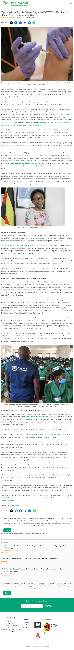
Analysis (4, 561)
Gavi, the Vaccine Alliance (9, 550)
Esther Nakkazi (32, 17)
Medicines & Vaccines (8, 17)
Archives (26, 627)
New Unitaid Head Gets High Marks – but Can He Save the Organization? (30, 558)
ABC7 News (16, 505)
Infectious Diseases (12, 533)
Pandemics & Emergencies (42, 533)
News (32, 533)
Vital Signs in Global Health (10, 574)
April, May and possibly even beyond (24, 163)
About (26, 619)
